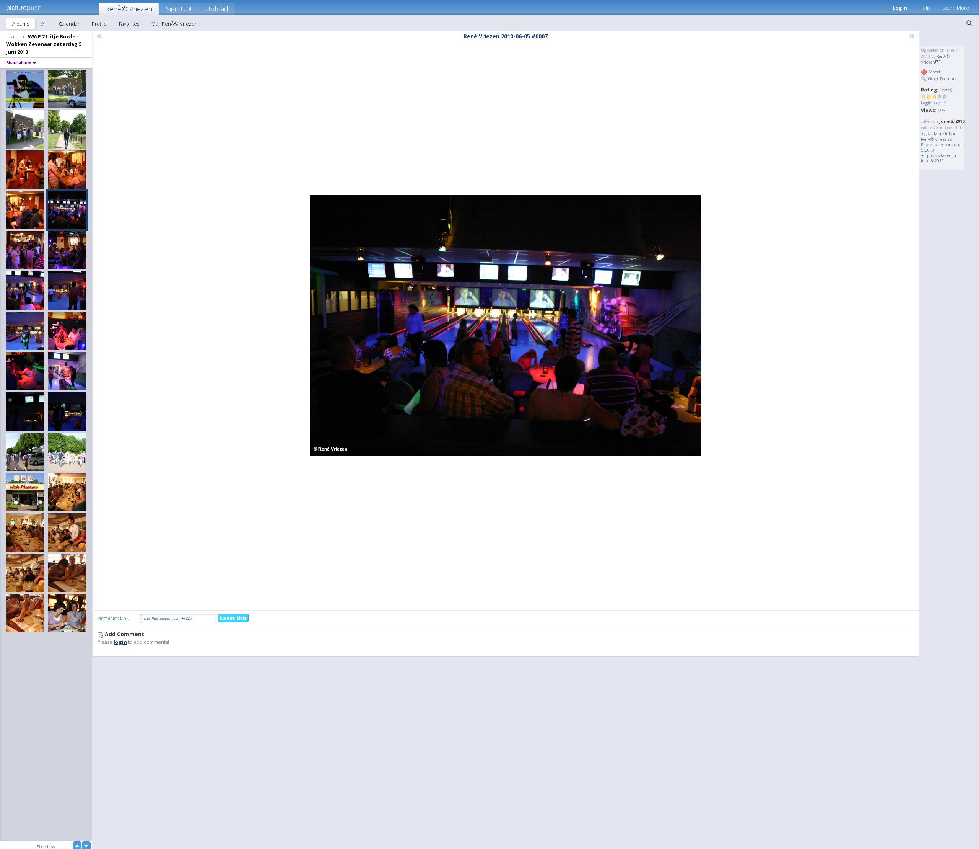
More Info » (944, 133)
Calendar (69, 23)
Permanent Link (113, 618)
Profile (99, 23)
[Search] (969, 23)
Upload (216, 8)
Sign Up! (178, 8)
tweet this (233, 617)
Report (933, 72)
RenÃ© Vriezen (128, 8)
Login (900, 7)
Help (924, 7)
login (120, 641)
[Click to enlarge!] (505, 325)
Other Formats (941, 79)
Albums (20, 23)
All (44, 23)
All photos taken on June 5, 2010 (939, 157)
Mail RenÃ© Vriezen (174, 23)
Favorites (129, 23)
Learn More (955, 7)
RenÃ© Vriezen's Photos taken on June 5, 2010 (941, 144)
